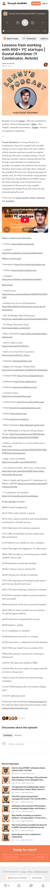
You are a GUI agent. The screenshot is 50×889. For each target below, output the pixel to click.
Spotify (25, 197)
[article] (25, 771)
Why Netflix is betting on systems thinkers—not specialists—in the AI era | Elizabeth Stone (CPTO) (29, 816)
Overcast (41, 197)
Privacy (23, 871)
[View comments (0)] (19, 885)
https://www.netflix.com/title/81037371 (19, 462)
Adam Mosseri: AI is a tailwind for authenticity (26, 835)
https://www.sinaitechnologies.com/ (25, 407)
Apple (18, 197)
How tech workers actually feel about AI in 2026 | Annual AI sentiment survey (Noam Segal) (29, 826)
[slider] (21, 31)
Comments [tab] (7, 735)
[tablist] (12, 735)
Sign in (45, 3)
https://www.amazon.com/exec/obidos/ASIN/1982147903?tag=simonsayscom (24, 451)
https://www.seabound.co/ (25, 381)
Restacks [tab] (17, 735)
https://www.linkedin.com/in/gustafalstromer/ (22, 253)
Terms (30, 871)
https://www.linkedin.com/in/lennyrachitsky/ (22, 279)
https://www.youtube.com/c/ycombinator (20, 496)
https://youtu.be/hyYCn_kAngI (16, 355)
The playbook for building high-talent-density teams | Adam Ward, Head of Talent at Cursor (28, 788)
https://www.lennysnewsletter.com (29, 264)
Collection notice (41, 871)
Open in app (12, 38)
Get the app (37, 878)
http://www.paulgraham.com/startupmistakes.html (24, 319)
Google (32, 197)
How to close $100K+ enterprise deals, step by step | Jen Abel (28, 769)
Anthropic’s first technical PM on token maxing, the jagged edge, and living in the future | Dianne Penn (29, 807)
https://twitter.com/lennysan (23, 270)
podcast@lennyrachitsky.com (15, 708)
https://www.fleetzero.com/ (25, 387)
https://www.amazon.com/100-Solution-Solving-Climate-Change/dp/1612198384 (23, 436)
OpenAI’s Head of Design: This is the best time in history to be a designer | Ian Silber (29, 778)
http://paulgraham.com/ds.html (16, 328)
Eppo (34, 124)
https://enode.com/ (18, 413)
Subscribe (36, 3)
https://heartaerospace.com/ (32, 425)
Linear (22, 121)
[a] (6, 771)
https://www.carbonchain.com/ (30, 402)
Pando (35, 127)
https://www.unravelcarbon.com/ (16, 396)
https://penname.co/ (38, 701)
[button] (7, 22)
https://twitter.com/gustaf (22, 244)
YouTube (10, 201)
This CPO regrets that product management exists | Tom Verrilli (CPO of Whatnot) (30, 797)
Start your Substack (18, 878)
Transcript (31, 38)
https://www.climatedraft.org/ (30, 375)
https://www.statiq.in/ (19, 419)
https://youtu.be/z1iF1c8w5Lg (15, 346)
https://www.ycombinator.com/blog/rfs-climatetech (25, 370)
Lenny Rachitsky (8, 63)
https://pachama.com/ (22, 361)
